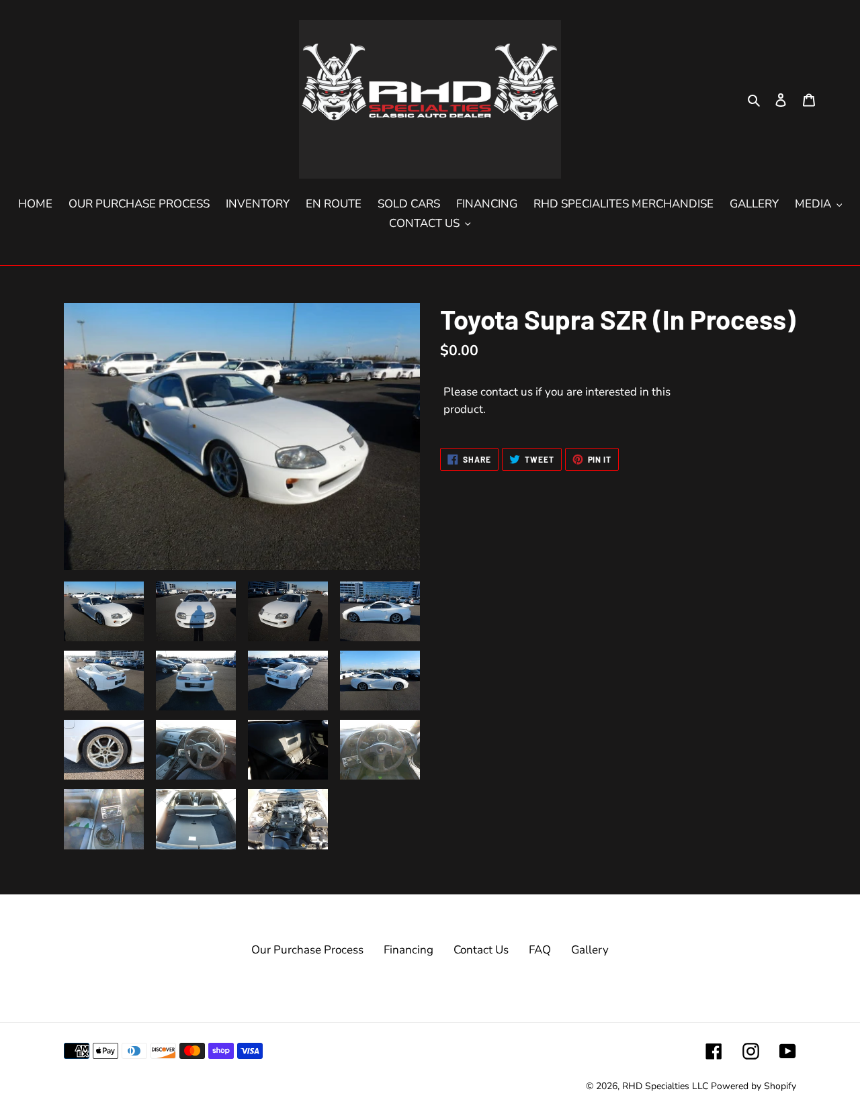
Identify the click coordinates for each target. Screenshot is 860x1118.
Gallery (590, 950)
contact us (506, 392)
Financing (408, 950)
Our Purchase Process (307, 950)
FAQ (540, 950)
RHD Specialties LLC (665, 1086)
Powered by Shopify (753, 1086)
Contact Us (481, 950)
